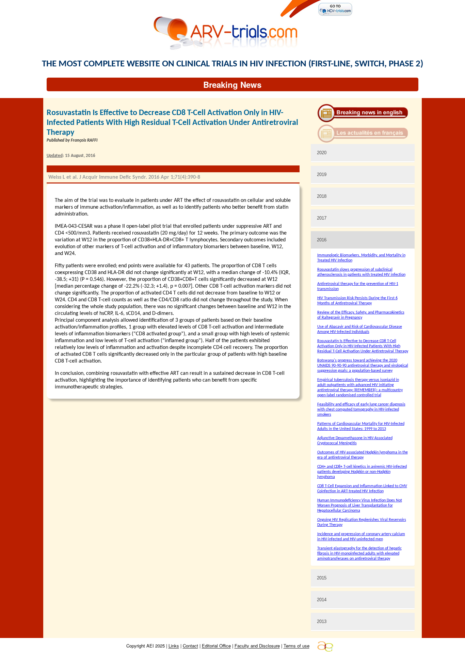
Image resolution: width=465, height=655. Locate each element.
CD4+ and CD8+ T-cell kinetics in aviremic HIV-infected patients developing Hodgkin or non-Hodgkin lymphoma (362, 472)
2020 (321, 152)
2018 (321, 196)
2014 (321, 599)
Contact (190, 646)
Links (174, 646)
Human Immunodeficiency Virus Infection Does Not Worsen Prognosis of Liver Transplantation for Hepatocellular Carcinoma (359, 505)
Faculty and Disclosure (257, 646)
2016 (321, 239)
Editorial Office (216, 646)
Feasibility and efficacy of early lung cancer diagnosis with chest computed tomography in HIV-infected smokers (361, 409)
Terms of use (296, 646)
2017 (321, 218)
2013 (321, 621)
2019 (321, 174)
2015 (321, 577)
